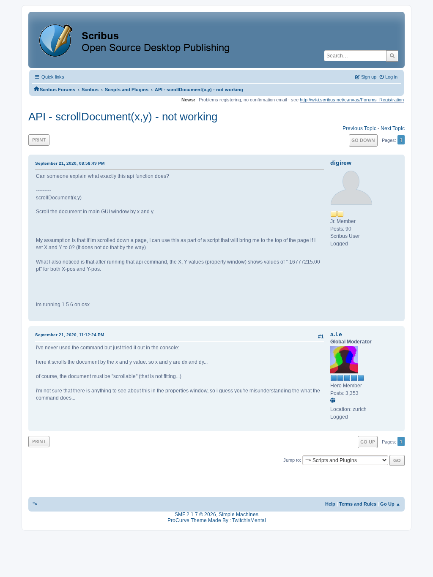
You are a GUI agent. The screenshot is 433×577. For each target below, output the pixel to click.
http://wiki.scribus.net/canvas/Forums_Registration (352, 99)
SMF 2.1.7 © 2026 (195, 514)
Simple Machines (238, 514)
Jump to (291, 460)
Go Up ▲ (390, 503)
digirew (340, 162)
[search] (392, 55)
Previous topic (359, 128)
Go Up (367, 441)
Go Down (363, 140)
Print (39, 139)
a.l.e (336, 334)
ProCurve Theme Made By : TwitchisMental (216, 520)
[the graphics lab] (334, 401)
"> (35, 503)
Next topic (393, 128)
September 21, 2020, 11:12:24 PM (69, 334)
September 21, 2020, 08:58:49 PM (69, 163)
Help (330, 503)
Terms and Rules (357, 503)
